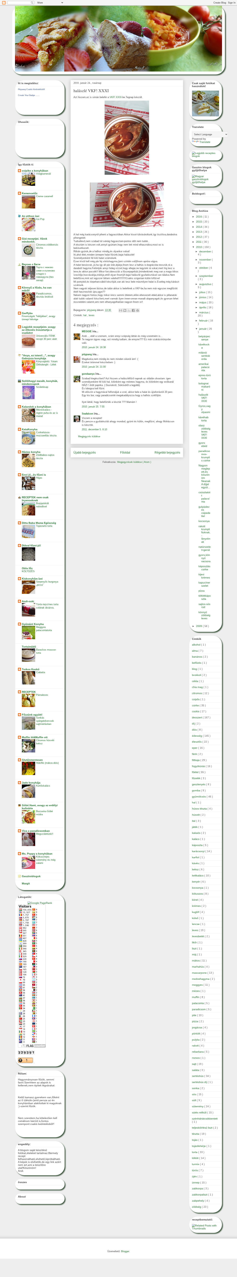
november (205, 259)
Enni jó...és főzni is (34, 474)
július (202, 292)
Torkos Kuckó (30, 669)
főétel (195, 772)
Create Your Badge (26, 95)
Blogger (125, 1251)
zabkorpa (198, 1188)
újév (195, 1176)
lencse (196, 924)
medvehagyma (201, 978)
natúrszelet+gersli (204, 548)
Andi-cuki (28, 601)
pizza (201, 590)
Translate (204, 141)
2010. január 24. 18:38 (94, 347)
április (203, 307)
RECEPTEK (29, 691)
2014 (199, 226)
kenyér (196, 881)
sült (194, 1100)
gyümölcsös (199, 796)
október (204, 267)
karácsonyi (198, 851)
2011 (199, 241)
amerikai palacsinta (203, 367)
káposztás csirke (204, 568)
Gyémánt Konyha (33, 624)
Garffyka (27, 313)
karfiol (196, 857)
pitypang (87, 354)
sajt (194, 1063)
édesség (197, 735)
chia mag (197, 687)
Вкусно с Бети (31, 264)
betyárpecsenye (204, 338)
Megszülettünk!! (44, 833)
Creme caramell (44, 196)
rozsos (196, 1057)
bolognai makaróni (204, 386)
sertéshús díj (200, 1082)
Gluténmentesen (32, 759)
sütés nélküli (199, 1112)
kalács (196, 838)
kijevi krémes (204, 576)
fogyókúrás (199, 766)
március (204, 312)
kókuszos (198, 893)
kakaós (196, 832)
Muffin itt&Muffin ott (35, 737)
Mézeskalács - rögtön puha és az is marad (47, 413)
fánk (195, 753)
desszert (197, 717)
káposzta (197, 845)
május (203, 302)
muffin (196, 997)
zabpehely (198, 1200)
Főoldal (125, 452)
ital (194, 820)
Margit (26, 883)
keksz (195, 869)
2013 (199, 231)
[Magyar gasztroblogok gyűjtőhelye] (205, 182)
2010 (199, 247)
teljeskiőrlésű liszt (202, 1127)
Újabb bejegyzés (85, 452)
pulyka (196, 1039)
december (205, 251)
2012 (199, 236)
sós (194, 1094)
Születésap (42, 387)
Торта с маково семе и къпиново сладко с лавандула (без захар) (45, 273)
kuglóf (196, 912)
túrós (195, 1170)
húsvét (196, 814)
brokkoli (197, 675)
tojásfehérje (199, 1146)
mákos (196, 960)
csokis (196, 711)
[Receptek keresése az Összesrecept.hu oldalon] (205, 156)
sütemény (198, 1106)
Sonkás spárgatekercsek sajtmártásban (45, 721)
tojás (195, 1139)
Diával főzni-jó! (31, 545)
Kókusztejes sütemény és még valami (45, 860)
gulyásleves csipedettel (204, 511)
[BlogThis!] (125, 310)
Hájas (39, 477)
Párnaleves (42, 695)
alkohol (196, 644)
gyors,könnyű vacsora (204, 558)
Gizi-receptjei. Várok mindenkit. (34, 240)
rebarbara (198, 1051)
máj (194, 954)
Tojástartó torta (44, 526)
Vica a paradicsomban (36, 830)
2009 (199, 626)
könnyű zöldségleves (204, 615)
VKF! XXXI (116, 97)
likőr (195, 942)
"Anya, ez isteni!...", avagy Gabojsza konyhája (38, 357)
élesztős (197, 741)
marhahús (198, 966)
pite (194, 1015)
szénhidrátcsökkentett (205, 1118)
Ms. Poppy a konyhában (37, 853)
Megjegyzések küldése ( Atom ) (134, 462)
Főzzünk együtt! (32, 714)
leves (91, 315)
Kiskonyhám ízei (32, 578)
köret (195, 899)
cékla (195, 681)
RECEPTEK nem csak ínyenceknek (35, 499)
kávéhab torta (203, 419)
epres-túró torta (204, 377)
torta (195, 1152)
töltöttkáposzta (204, 597)
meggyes (197, 984)
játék (195, 826)
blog (195, 668)
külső (195, 918)
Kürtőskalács (43, 785)
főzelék (196, 778)
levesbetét (198, 936)
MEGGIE (87, 331)
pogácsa (197, 1027)
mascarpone (199, 972)
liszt (194, 948)
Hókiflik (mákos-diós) (47, 763)
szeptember (206, 275)
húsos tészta (200, 808)
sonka (196, 1088)
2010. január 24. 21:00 (94, 366)
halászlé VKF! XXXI (203, 397)
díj (194, 723)
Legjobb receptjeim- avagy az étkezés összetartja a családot (39, 329)
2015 (199, 221)
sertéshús (198, 1075)
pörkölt (196, 1033)
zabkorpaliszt (200, 1194)
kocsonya (204, 521)
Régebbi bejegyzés (167, 452)
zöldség (197, 1206)
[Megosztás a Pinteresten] (137, 310)
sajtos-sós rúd (204, 606)
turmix (196, 1164)
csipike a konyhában (35, 170)
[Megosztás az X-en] (129, 310)
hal (85, 315)
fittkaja (196, 760)
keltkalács (198, 875)
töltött (195, 1158)
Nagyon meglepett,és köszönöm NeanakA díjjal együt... (204, 476)
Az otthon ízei (30, 216)
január (203, 328)
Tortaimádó (29, 646)
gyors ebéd (202, 444)
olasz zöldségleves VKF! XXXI (204, 431)
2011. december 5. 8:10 (94, 429)
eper (195, 747)
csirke (196, 705)
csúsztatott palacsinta (204, 497)
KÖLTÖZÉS (28, 571)
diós (195, 729)
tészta (196, 1133)
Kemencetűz (29, 193)
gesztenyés (199, 784)
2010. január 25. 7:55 (93, 406)
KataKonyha (29, 429)
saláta (196, 1070)
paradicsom (199, 1009)
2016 (199, 216)
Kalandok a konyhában (36, 406)
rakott (195, 1045)
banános (197, 656)
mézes (196, 990)
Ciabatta (40, 672)
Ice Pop (40, 219)
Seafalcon (88, 413)
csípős (196, 699)
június (203, 297)
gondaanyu (88, 373)
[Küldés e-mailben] (120, 310)
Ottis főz (27, 568)
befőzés (197, 662)
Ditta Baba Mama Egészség (39, 522)
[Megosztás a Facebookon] (133, 310)
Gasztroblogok (31, 876)
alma (195, 650)
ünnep (196, 1182)
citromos (197, 693)
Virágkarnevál (43, 173)
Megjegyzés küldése (89, 436)
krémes (196, 905)
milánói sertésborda (204, 355)
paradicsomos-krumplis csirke (204, 456)
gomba (196, 790)
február (203, 320)
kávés (196, 863)
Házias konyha (31, 451)
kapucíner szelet (204, 584)
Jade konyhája (31, 782)
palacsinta (198, 1003)
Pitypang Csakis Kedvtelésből (31, 89)
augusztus (205, 284)
